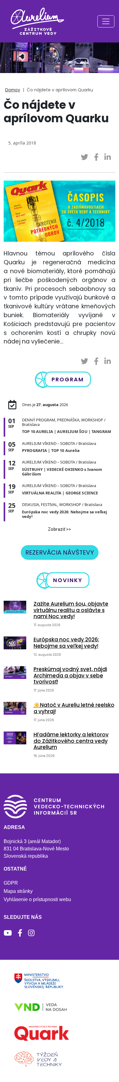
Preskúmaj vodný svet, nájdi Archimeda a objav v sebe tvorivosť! (70, 675)
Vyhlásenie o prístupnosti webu (37, 899)
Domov (12, 90)
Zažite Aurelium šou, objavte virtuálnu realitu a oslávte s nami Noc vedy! (71, 610)
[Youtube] (8, 933)
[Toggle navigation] (105, 21)
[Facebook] (20, 933)
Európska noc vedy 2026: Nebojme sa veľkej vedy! (66, 642)
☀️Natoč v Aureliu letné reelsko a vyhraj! (74, 708)
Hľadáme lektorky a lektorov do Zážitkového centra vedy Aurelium (71, 741)
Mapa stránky (18, 891)
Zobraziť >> (59, 529)
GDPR (11, 883)
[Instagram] (31, 933)
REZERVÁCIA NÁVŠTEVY (59, 552)
